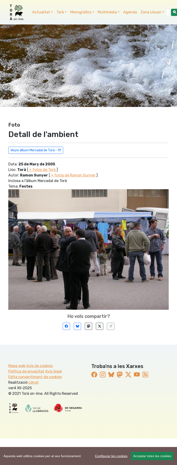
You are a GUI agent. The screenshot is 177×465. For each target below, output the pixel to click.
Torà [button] (60, 12)
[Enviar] (110, 326)
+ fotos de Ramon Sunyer (73, 175)
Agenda (130, 12)
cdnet (33, 382)
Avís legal (53, 371)
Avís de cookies (39, 366)
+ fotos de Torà (42, 169)
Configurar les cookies (111, 456)
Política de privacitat (26, 371)
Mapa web (16, 366)
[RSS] (145, 374)
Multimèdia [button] (107, 12)
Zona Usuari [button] (151, 12)
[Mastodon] (88, 326)
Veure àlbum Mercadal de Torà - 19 (35, 150)
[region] (88, 456)
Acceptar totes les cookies (152, 456)
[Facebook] (66, 326)
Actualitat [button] (41, 12)
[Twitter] (99, 326)
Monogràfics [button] (80, 12)
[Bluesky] (77, 326)
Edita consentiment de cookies (35, 377)
